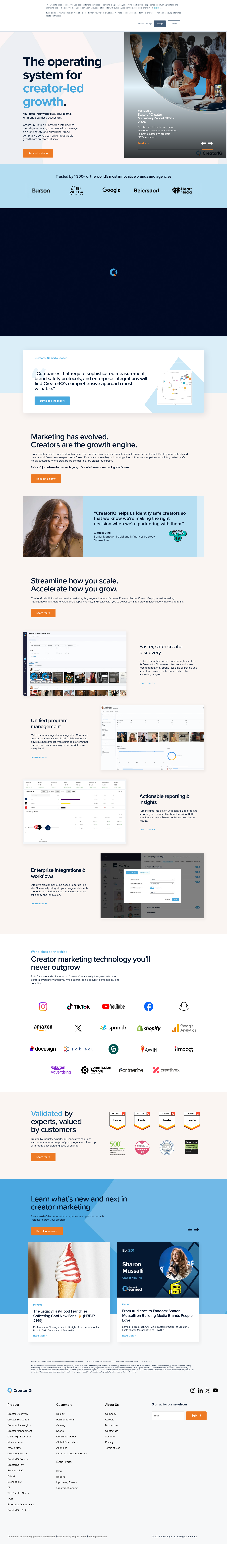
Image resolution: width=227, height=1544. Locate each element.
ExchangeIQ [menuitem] (14, 1482)
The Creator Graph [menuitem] (18, 1493)
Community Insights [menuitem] (19, 1425)
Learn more (43, 613)
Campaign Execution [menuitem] (19, 1436)
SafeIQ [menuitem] (11, 1476)
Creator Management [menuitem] (19, 1431)
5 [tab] (185, 149)
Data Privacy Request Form (72, 1536)
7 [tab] (207, 149)
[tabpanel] (175, 87)
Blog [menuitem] (59, 1471)
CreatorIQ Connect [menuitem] (67, 1488)
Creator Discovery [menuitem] (17, 1414)
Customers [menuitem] (64, 1405)
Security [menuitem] (110, 1436)
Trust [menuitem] (10, 1499)
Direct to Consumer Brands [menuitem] (72, 1453)
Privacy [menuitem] (109, 1442)
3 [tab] (164, 149)
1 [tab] (143, 149)
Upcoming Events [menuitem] (66, 1482)
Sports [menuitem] (60, 1431)
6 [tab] (196, 149)
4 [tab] (175, 149)
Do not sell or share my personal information (31, 1536)
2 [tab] (153, 149)
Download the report (52, 400)
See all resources (46, 1231)
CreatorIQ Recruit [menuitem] (17, 1453)
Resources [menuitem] (63, 1462)
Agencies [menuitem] (61, 1448)
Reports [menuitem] (60, 1476)
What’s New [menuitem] (14, 1448)
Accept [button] (160, 23)
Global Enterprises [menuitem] (66, 1442)
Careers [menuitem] (109, 1419)
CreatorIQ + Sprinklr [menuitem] (18, 1510)
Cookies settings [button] (144, 23)
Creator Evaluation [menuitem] (18, 1419)
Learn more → (147, 683)
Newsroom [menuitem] (111, 1425)
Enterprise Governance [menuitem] (20, 1504)
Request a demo (38, 153)
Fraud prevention (97, 1536)
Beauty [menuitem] (60, 1414)
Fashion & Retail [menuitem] (65, 1419)
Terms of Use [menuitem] (112, 1448)
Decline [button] (174, 23)
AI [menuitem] (8, 1487)
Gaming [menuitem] (60, 1425)
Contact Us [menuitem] (111, 1431)
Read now (143, 143)
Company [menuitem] (110, 1414)
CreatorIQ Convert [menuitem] (18, 1459)
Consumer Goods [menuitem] (66, 1436)
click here (158, 8)
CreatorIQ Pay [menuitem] (15, 1465)
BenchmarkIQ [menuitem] (15, 1470)
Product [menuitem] (13, 1405)
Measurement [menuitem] (15, 1442)
